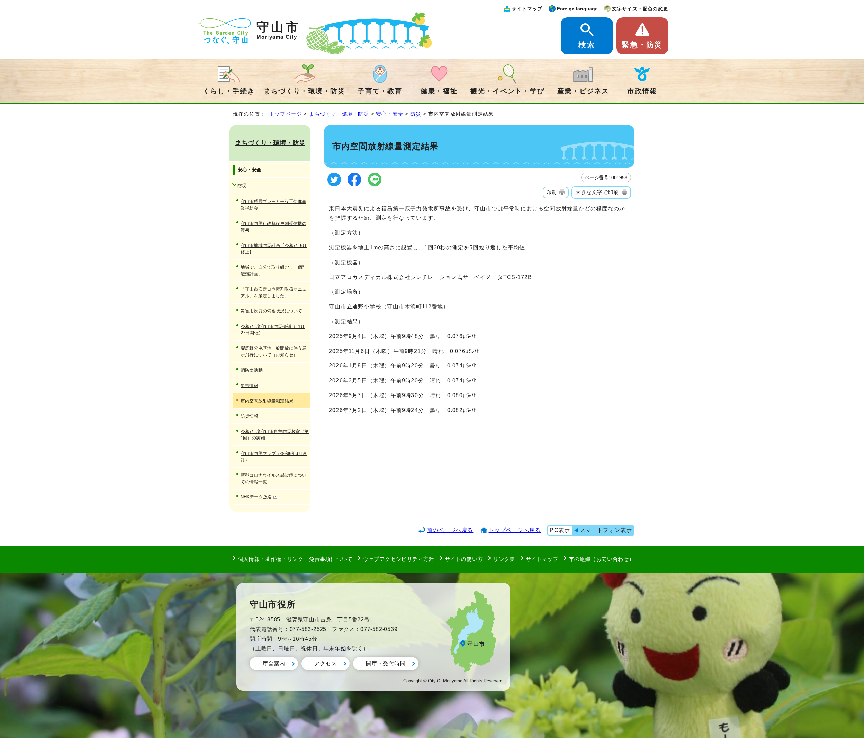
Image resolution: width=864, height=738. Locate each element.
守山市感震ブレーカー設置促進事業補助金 (273, 205)
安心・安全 (389, 114)
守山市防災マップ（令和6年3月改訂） (274, 456)
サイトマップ (527, 8)
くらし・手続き (229, 91)
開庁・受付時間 (386, 663)
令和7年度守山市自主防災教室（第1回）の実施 (275, 434)
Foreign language (577, 8)
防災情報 (249, 416)
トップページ (285, 114)
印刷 (551, 192)
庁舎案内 (274, 663)
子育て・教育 (380, 91)
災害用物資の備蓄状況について (271, 310)
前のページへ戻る (450, 530)
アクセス (325, 663)
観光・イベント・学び (507, 91)
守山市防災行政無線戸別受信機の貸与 (273, 227)
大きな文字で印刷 (597, 192)
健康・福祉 (439, 91)
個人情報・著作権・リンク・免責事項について (295, 559)
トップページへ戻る (515, 530)
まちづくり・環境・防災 (304, 91)
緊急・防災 (642, 44)
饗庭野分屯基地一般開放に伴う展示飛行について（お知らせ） (273, 351)
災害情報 (249, 385)
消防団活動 (252, 370)
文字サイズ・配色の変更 (640, 8)
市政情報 (642, 91)
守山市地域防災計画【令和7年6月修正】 (274, 248)
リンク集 (504, 559)
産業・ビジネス (583, 91)
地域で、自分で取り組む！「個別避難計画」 (273, 270)
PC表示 (560, 530)
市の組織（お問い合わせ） (601, 559)
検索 (586, 44)
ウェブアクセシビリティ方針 (398, 559)
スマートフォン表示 (606, 530)
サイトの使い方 (464, 559)
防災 (415, 114)
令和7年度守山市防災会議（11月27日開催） (273, 329)
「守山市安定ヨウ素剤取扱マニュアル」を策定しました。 (273, 292)
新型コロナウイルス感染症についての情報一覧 (273, 478)
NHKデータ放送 (256, 496)
